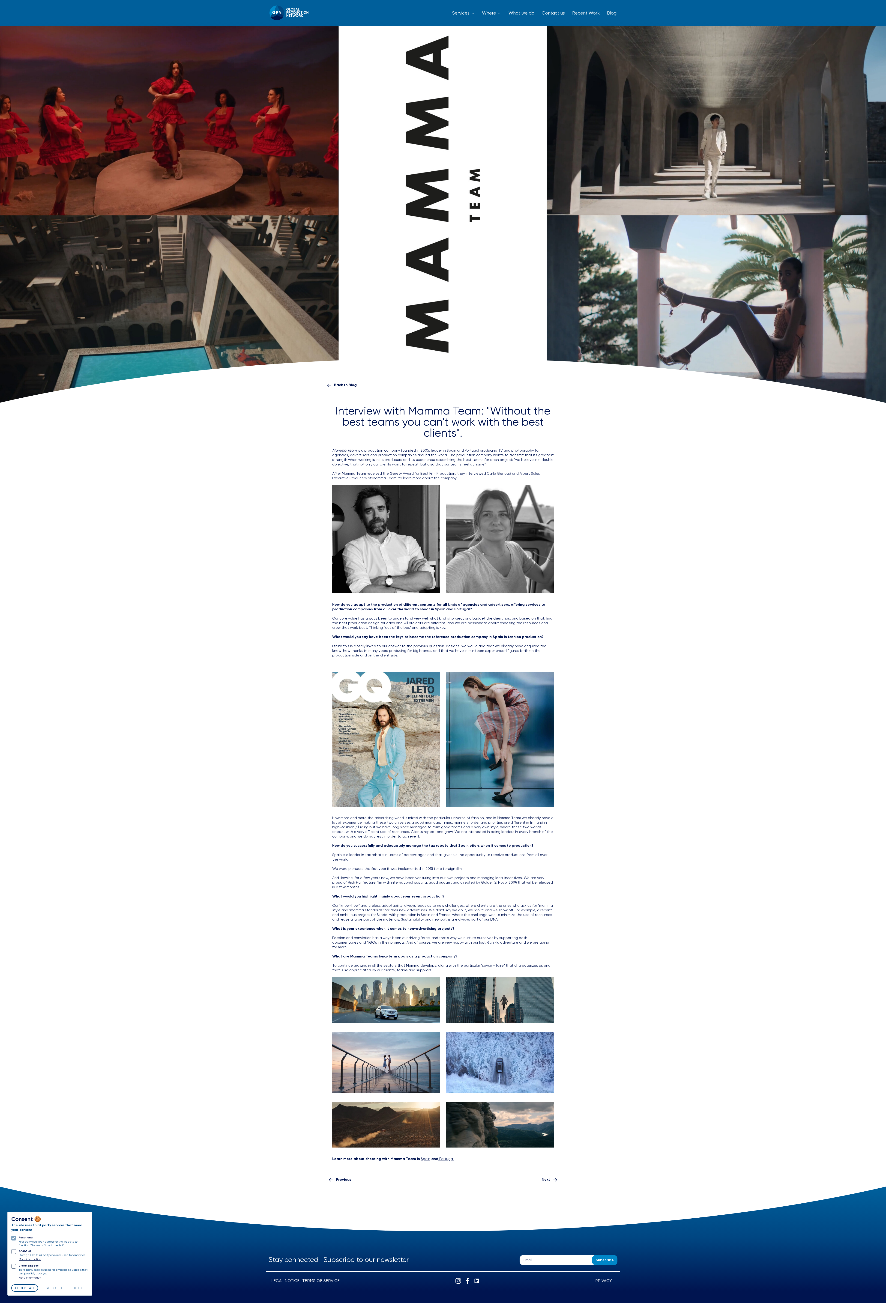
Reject (79, 1288)
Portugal (446, 1159)
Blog (612, 13)
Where (489, 13)
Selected (54, 1288)
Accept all (25, 1288)
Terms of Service (321, 1281)
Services (461, 13)
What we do (521, 13)
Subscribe (605, 1260)
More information (30, 1259)
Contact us (553, 13)
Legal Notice (285, 1281)
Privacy (603, 1281)
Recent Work (586, 13)
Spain (425, 1159)
